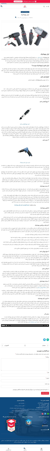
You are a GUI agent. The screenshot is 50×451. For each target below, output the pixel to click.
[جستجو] (44, 6)
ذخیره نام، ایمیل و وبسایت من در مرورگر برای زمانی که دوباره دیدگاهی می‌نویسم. (30, 389)
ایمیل (47, 378)
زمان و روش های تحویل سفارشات (17, 408)
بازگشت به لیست (25, 345)
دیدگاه (47, 357)
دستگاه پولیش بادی (42, 287)
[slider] (3, 325)
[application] (25, 325)
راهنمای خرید (21, 403)
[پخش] (47, 326)
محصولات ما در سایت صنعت (18, 410)
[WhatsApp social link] (47, 339)
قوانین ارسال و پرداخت (19, 406)
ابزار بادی (40, 57)
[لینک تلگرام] (44, 339)
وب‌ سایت (47, 384)
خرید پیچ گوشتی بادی (25, 124)
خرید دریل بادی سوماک (25, 162)
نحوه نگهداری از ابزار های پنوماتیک (21, 205)
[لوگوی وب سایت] (25, 6)
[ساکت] (6, 326)
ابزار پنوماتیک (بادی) (25, 12)
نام (48, 372)
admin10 (31, 18)
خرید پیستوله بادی (33, 322)
